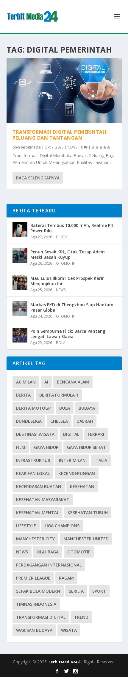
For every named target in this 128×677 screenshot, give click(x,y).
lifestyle (26, 525)
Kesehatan (82, 486)
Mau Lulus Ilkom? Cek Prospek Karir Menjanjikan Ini (67, 280)
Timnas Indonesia (36, 604)
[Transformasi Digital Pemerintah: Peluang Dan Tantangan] (64, 90)
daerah (85, 421)
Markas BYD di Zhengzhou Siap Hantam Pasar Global (71, 307)
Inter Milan (72, 460)
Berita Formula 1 (58, 395)
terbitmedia (31, 147)
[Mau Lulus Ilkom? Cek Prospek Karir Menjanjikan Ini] (20, 282)
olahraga (48, 552)
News (22, 552)
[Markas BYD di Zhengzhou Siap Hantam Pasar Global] (20, 308)
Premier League (33, 578)
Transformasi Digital (40, 617)
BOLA (60, 342)
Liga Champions (62, 525)
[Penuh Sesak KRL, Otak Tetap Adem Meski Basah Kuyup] (20, 255)
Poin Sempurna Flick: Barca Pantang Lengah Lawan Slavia (67, 333)
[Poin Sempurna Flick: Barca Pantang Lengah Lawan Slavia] (20, 335)
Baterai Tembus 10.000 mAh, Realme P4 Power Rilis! (71, 227)
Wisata (69, 630)
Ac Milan (26, 382)
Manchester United (86, 539)
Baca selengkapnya (38, 178)
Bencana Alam (73, 382)
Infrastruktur (33, 460)
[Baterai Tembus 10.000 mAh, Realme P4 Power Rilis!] (20, 229)
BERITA (23, 395)
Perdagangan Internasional (49, 565)
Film (20, 447)
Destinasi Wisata (35, 434)
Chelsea (59, 421)
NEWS (72, 147)
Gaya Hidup (46, 447)
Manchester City (35, 539)
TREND (81, 617)
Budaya (87, 408)
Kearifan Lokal (33, 473)
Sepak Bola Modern (38, 591)
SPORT (99, 591)
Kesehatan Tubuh (88, 512)
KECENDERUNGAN (76, 473)
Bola (64, 408)
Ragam (66, 578)
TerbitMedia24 (63, 662)
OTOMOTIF (65, 263)
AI (46, 382)
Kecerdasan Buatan (38, 486)
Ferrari (96, 434)
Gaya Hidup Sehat (86, 447)
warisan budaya (34, 630)
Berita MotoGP (33, 408)
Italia (100, 460)
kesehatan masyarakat (42, 499)
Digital (71, 434)
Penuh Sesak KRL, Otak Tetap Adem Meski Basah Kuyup (67, 254)
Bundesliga (29, 421)
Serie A (76, 591)
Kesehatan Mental (37, 512)
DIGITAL (62, 236)
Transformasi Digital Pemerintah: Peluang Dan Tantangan (60, 135)
